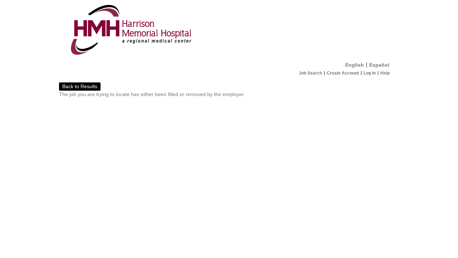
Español (379, 65)
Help (385, 73)
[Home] (229, 29)
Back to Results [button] (79, 86)
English (354, 65)
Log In (370, 73)
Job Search (310, 73)
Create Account (343, 73)
